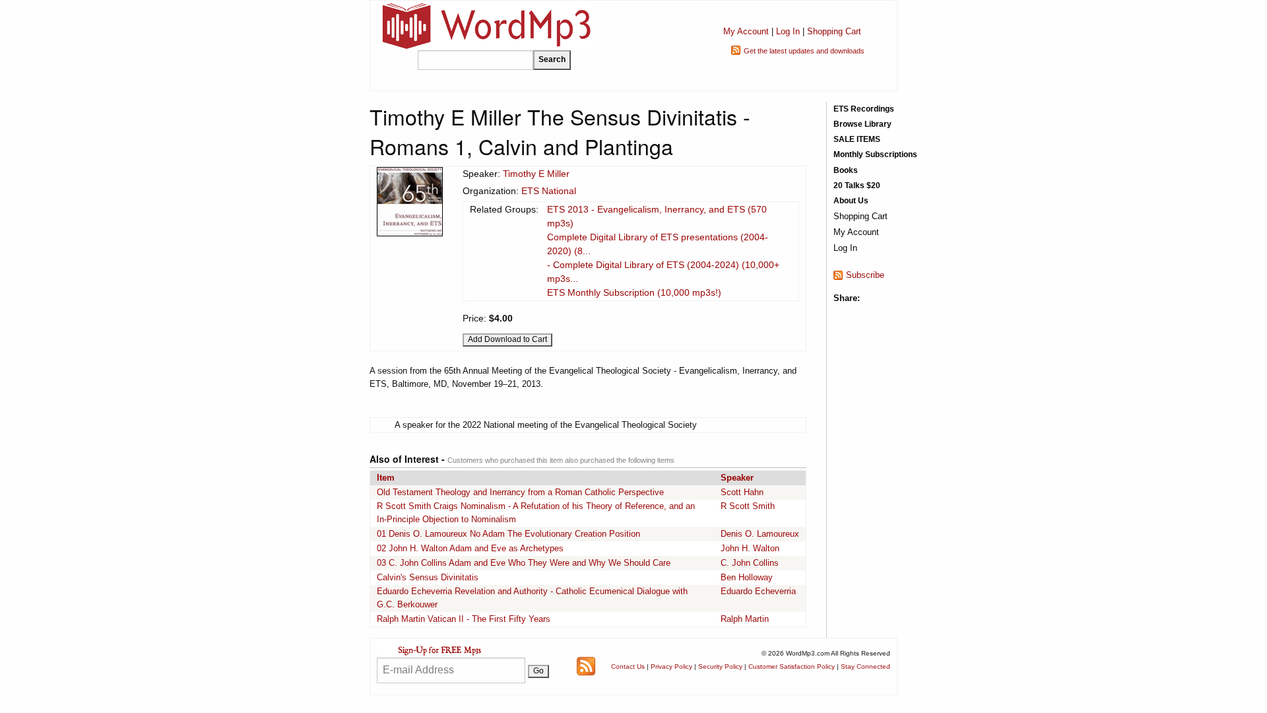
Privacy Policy (671, 666)
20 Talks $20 (856, 185)
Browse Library (862, 124)
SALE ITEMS (856, 139)
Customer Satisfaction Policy (791, 666)
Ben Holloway (747, 577)
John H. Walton (750, 548)
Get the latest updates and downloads (804, 51)
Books (845, 170)
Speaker (737, 478)
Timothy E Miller (536, 173)
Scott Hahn (742, 492)
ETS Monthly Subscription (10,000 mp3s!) (634, 292)
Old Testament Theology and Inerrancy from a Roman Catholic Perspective (520, 492)
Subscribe (865, 275)
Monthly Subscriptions (875, 154)
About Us (850, 200)
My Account (746, 31)
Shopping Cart (834, 31)
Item (386, 478)
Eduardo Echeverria (758, 591)
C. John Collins (750, 563)
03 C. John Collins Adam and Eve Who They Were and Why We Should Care (523, 563)
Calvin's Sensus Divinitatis (427, 577)
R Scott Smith (748, 506)
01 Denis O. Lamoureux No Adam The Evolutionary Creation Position (508, 534)
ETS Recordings (863, 109)
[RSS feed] (586, 666)
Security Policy (720, 666)
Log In (788, 31)
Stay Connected (865, 666)
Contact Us (628, 666)
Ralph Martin (745, 619)
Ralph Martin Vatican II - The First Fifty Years (463, 619)
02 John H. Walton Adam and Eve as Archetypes (470, 548)
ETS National (548, 191)
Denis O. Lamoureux (760, 534)
